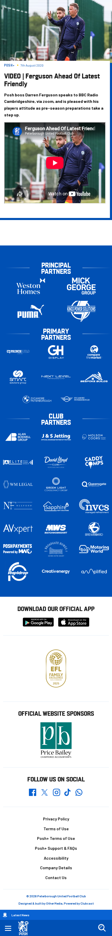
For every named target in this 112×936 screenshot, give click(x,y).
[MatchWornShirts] (56, 529)
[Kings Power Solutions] (81, 311)
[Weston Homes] (31, 286)
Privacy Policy (56, 818)
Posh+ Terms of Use (56, 838)
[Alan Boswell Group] (18, 437)
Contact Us (56, 877)
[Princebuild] (18, 352)
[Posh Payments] (18, 549)
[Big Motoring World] (94, 549)
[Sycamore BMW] (37, 399)
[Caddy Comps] (94, 462)
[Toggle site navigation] (8, 928)
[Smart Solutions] (18, 377)
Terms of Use (56, 828)
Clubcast (87, 903)
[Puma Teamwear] (31, 311)
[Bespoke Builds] (94, 377)
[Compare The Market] (94, 352)
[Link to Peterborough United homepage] (25, 928)
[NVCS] (94, 506)
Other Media (54, 903)
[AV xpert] (18, 529)
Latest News (20, 915)
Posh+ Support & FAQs (56, 848)
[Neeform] (18, 506)
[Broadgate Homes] (56, 549)
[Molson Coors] (94, 437)
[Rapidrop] (18, 571)
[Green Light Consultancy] (56, 484)
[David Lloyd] (56, 462)
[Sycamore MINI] (75, 399)
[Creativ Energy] (56, 571)
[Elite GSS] (18, 462)
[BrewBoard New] (94, 529)
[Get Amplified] (94, 571)
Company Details (56, 867)
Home (5, 915)
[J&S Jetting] (56, 437)
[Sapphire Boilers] (56, 506)
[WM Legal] (18, 484)
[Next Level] (56, 377)
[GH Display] (56, 352)
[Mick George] (81, 286)
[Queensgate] (94, 484)
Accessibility (56, 857)
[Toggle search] (102, 927)
